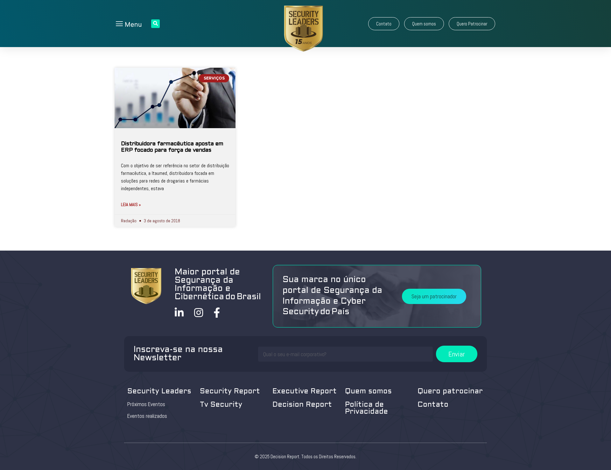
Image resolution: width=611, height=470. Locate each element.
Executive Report (304, 391)
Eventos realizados (147, 415)
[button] (383, 23)
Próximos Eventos (146, 404)
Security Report (230, 391)
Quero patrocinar (450, 391)
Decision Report (302, 405)
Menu (132, 24)
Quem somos (368, 391)
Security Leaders (159, 391)
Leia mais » (131, 204)
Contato (433, 405)
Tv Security (221, 405)
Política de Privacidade (366, 408)
